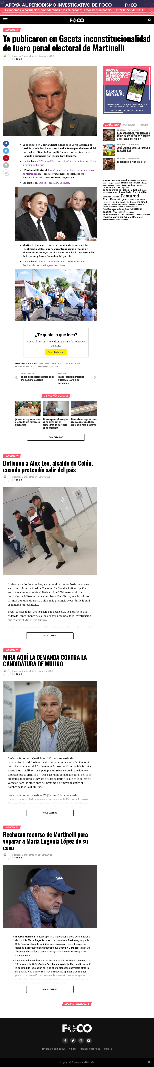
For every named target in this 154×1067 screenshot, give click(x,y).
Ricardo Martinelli (26, 366)
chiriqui (144, 183)
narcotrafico (131, 207)
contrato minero (135, 185)
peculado (130, 212)
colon (118, 185)
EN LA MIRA (140, 192)
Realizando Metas (143, 215)
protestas (130, 215)
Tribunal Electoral (49, 366)
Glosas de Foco (137, 199)
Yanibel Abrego (109, 219)
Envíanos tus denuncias (53, 1049)
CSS (144, 190)
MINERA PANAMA (119, 204)
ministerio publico (136, 204)
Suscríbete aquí (56, 352)
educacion (107, 193)
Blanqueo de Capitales (138, 181)
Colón (124, 185)
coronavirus (109, 187)
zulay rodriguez (122, 219)
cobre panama (108, 185)
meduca (106, 205)
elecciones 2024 (122, 192)
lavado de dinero (128, 202)
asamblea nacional (115, 180)
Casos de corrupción (90, 1049)
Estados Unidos (111, 197)
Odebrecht (136, 209)
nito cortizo (123, 209)
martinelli (57, 364)
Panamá (118, 211)
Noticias (107, 1049)
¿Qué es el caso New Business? (53, 182)
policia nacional (111, 215)
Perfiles (72, 1049)
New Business (73, 364)
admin (19, 59)
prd (123, 214)
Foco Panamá (111, 199)
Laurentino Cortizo (111, 202)
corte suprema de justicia (116, 190)
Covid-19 (136, 190)
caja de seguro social (111, 183)
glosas (125, 199)
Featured (44, 364)
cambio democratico (130, 183)
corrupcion (123, 187)
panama (107, 212)
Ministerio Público (110, 207)
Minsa (122, 207)
